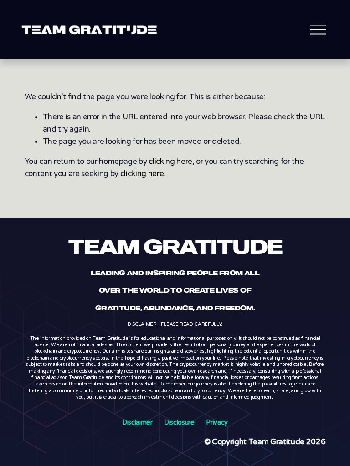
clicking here (170, 161)
